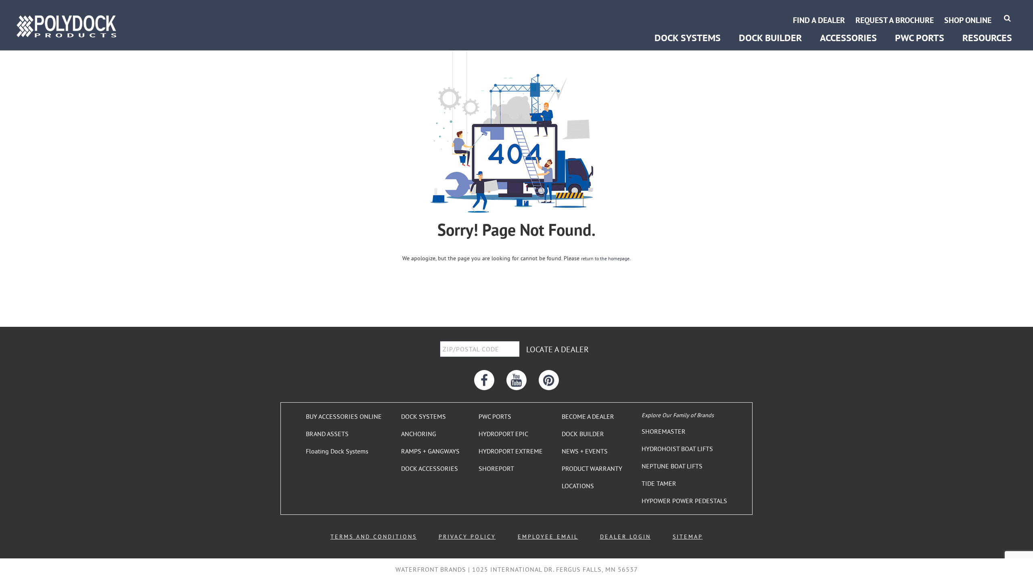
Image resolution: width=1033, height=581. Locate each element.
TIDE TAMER (659, 483)
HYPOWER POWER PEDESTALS (684, 501)
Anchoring (668, 11)
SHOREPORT (496, 468)
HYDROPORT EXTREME (511, 451)
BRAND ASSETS (327, 434)
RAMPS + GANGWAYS (430, 451)
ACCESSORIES (848, 37)
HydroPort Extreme (919, 11)
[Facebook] (484, 380)
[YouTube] (516, 380)
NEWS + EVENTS (585, 451)
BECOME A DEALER (588, 416)
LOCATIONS (578, 486)
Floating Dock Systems (337, 451)
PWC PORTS (495, 416)
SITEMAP (688, 536)
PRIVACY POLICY (467, 536)
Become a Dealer (986, 11)
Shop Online (967, 20)
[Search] (1007, 18)
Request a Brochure (894, 20)
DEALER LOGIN (625, 536)
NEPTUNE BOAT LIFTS (672, 466)
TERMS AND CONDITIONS (373, 536)
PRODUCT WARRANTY (592, 468)
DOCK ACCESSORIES (429, 468)
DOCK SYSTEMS (423, 416)
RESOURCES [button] (987, 37)
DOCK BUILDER (770, 37)
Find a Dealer (819, 20)
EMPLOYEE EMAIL (548, 536)
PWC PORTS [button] (919, 37)
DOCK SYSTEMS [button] (688, 37)
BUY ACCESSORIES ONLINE (344, 416)
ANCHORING (418, 434)
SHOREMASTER (664, 431)
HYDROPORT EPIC (503, 434)
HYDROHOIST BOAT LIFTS (677, 449)
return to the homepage (605, 258)
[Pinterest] (549, 380)
